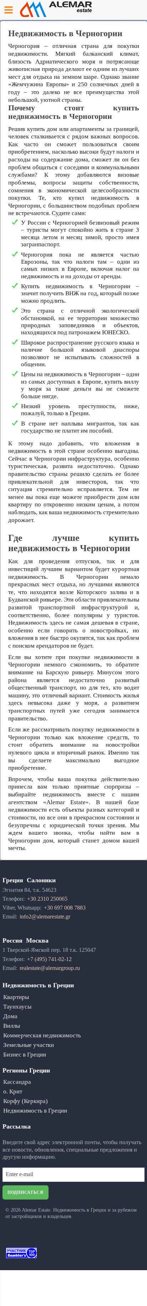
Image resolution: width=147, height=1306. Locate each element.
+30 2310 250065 (47, 899)
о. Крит (12, 1091)
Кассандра (17, 1082)
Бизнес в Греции (24, 1054)
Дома (10, 1016)
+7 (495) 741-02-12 (49, 959)
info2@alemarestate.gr (45, 916)
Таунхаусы (17, 1006)
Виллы (11, 1025)
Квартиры (16, 997)
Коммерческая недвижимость (42, 1035)
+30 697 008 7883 (65, 908)
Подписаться (25, 1192)
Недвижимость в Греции (35, 1110)
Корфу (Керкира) (25, 1101)
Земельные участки (28, 1045)
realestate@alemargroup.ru (50, 968)
